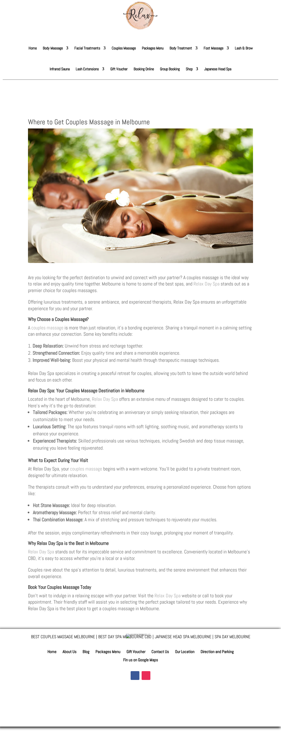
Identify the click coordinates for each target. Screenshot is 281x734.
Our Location (185, 652)
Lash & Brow (244, 48)
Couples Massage (124, 48)
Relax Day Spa (206, 284)
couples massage (47, 327)
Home (33, 48)
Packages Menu (153, 48)
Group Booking (170, 68)
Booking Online (144, 68)
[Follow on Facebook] (135, 675)
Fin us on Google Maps (140, 660)
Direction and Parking (217, 652)
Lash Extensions (87, 68)
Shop (189, 68)
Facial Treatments (87, 48)
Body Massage (53, 48)
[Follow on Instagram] (146, 675)
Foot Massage (213, 48)
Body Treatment (181, 48)
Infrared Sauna (60, 68)
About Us (70, 652)
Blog (86, 652)
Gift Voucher (119, 68)
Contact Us (160, 652)
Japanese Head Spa (217, 68)
